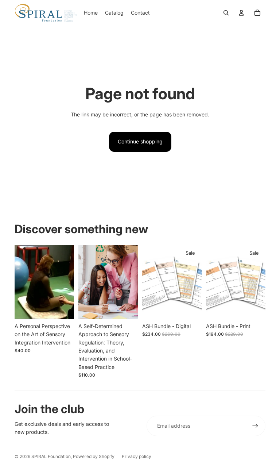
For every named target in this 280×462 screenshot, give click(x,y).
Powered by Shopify (93, 456)
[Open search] (226, 13)
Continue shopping (140, 141)
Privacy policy (136, 456)
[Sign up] (255, 426)
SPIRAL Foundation (51, 456)
